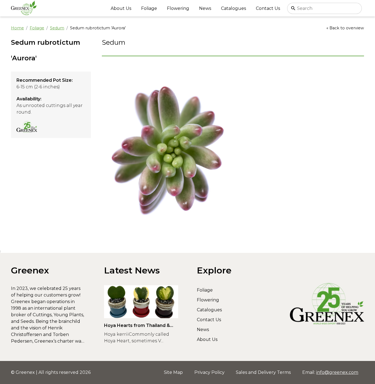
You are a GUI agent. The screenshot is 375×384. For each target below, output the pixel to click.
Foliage (149, 8)
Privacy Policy (209, 372)
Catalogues (233, 8)
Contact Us (268, 8)
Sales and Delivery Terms (263, 372)
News (205, 8)
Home (17, 28)
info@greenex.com (337, 372)
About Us (121, 8)
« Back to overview (345, 28)
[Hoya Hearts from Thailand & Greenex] (141, 301)
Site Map (173, 372)
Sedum (57, 28)
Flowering (178, 8)
